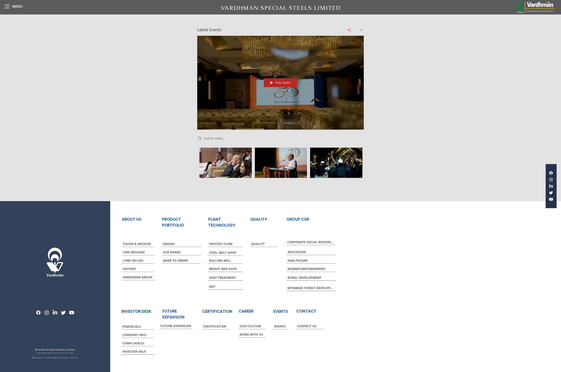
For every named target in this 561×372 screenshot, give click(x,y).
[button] (17, 6)
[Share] (349, 29)
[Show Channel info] (359, 29)
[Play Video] (225, 162)
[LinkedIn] (551, 186)
